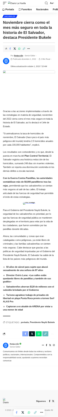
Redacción (18, 56)
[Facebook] (46, 345)
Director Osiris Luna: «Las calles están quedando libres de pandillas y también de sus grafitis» (27, 278)
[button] (5, 3)
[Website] (43, 345)
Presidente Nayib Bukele (42, 322)
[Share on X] (15, 48)
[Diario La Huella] (17, 3)
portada (25, 322)
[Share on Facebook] (10, 48)
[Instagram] (54, 345)
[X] (50, 345)
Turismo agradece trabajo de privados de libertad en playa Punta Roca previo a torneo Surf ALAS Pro (28, 298)
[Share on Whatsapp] (19, 48)
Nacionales (9, 16)
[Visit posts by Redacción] (6, 61)
